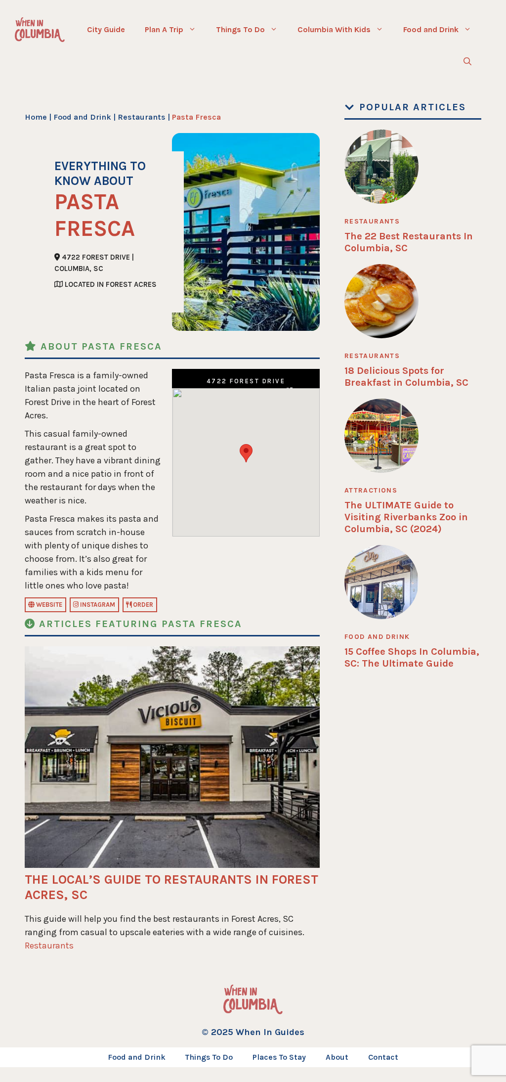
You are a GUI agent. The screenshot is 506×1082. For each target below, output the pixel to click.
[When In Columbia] (40, 29)
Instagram (97, 604)
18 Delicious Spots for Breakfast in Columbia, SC (406, 376)
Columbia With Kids (334, 29)
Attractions (370, 490)
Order (142, 604)
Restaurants (142, 117)
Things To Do (240, 29)
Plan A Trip (164, 29)
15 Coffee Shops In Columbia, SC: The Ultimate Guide (411, 657)
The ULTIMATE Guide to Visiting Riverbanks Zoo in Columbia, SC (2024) (406, 517)
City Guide (106, 29)
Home (36, 117)
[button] (467, 62)
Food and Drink (431, 29)
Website (48, 604)
